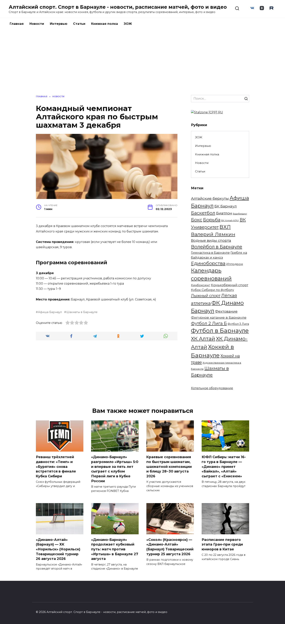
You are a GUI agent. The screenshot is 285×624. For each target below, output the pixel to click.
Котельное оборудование (212, 388)
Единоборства (208, 263)
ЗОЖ (128, 24)
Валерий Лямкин (213, 234)
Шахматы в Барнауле (82, 312)
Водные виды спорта (211, 240)
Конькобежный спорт (229, 285)
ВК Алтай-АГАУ (230, 220)
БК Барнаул (225, 206)
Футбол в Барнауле (220, 330)
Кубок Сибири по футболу (212, 290)
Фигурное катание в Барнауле (218, 317)
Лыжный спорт (205, 295)
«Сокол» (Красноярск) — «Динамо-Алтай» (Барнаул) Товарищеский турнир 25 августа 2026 (169, 547)
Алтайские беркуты (210, 198)
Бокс (196, 219)
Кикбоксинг (200, 285)
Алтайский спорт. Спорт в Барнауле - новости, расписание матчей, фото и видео (118, 7)
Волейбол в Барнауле (216, 247)
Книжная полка (104, 24)
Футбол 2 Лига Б (209, 323)
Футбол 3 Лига (238, 324)
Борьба (211, 219)
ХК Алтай (203, 339)
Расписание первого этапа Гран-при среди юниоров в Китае (222, 544)
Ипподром (234, 264)
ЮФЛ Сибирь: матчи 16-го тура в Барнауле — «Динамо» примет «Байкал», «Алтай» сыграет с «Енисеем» (224, 466)
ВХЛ (225, 227)
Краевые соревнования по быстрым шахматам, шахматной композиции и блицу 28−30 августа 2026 (169, 466)
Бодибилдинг (240, 214)
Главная (17, 24)
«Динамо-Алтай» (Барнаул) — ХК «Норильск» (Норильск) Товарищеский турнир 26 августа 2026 (58, 549)
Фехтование (226, 311)
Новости (36, 24)
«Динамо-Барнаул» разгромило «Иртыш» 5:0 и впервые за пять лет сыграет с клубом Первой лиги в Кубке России (114, 469)
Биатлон (224, 213)
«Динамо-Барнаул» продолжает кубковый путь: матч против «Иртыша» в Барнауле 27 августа (114, 549)
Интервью (58, 24)
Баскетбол (203, 213)
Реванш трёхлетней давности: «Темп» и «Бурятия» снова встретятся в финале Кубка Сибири (56, 466)
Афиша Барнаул (50, 312)
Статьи (79, 24)
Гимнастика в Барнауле (210, 253)
